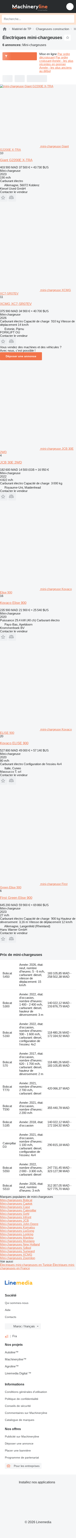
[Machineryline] (4, 28)
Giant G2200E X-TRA (16, 160)
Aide (8, 1310)
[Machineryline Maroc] (28, 6)
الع (6, 1336)
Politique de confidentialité (21, 1398)
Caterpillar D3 (9, 1145)
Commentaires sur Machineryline (26, 1412)
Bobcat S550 (7, 1169)
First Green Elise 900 (16, 898)
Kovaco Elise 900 (13, 603)
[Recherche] (70, 19)
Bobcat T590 (7, 1107)
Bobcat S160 (7, 1034)
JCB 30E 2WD (11, 462)
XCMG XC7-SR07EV (16, 304)
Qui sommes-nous (16, 1303)
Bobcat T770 (7, 1088)
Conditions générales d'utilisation (26, 1391)
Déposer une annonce (21, 356)
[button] (70, 6)
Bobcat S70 (7, 1063)
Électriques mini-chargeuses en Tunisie (26, 1264)
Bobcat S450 (7, 975)
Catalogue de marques (19, 1419)
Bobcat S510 (7, 1187)
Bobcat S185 (7, 1123)
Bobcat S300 (7, 1004)
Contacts (10, 1317)
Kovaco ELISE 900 (14, 743)
